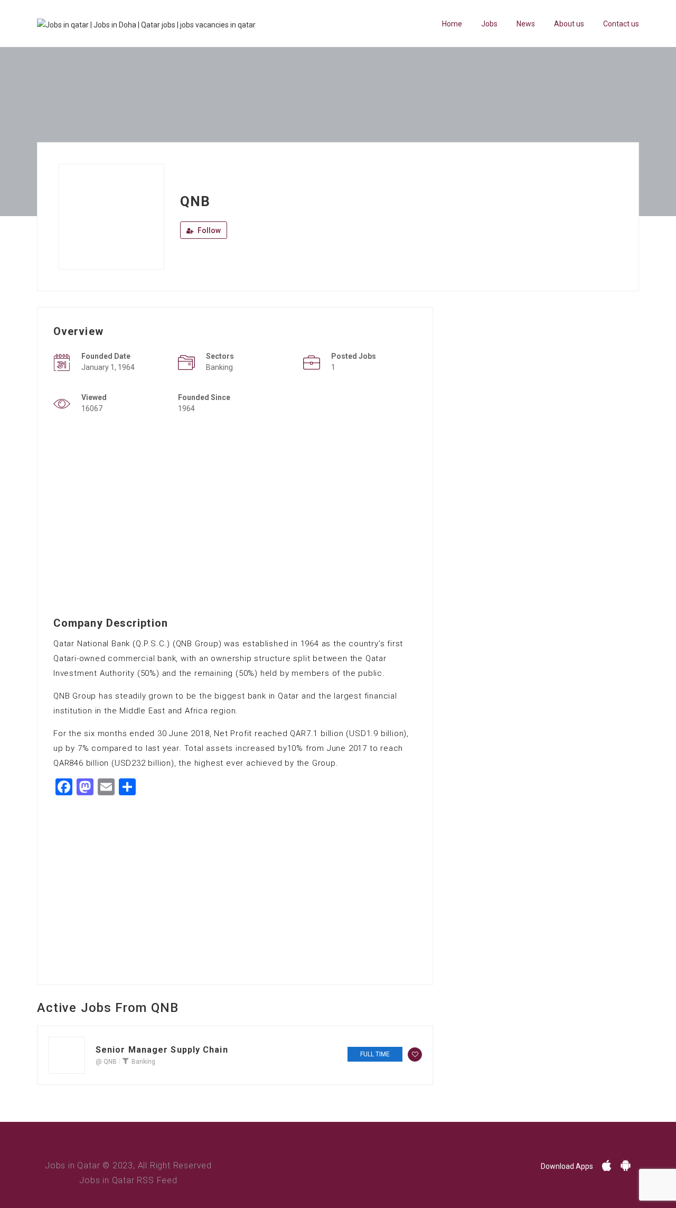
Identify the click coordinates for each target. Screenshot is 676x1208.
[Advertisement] (235, 509)
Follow (208, 230)
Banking (143, 1061)
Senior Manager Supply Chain (162, 1050)
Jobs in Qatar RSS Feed (128, 1180)
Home (452, 24)
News (526, 24)
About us (569, 24)
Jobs (489, 24)
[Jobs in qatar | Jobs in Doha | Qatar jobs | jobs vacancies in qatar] (146, 24)
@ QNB (106, 1061)
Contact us (621, 24)
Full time (375, 1054)
